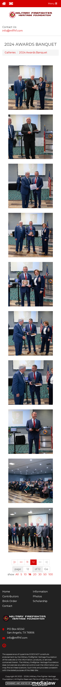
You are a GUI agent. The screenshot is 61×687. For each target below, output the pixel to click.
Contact (7, 605)
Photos (37, 596)
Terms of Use (38, 679)
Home (6, 591)
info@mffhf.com (12, 30)
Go (46, 569)
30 (40, 574)
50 (45, 574)
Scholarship (40, 601)
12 (33, 562)
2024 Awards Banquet (33, 52)
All (17, 574)
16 (29, 574)
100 (50, 574)
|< (15, 562)
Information (40, 591)
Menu (51, 3)
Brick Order (9, 601)
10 (25, 574)
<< (21, 562)
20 (34, 574)
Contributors (10, 596)
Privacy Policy (52, 679)
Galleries (10, 52)
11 (27, 562)
